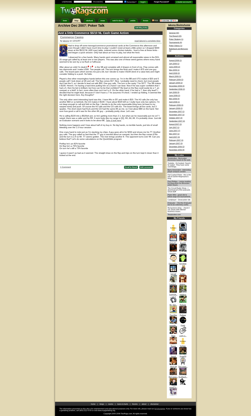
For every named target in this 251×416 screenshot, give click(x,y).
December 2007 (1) (176, 111)
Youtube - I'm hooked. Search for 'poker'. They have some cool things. (179, 165)
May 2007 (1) (174, 134)
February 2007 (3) (176, 140)
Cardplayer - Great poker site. (179, 200)
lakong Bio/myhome (179, 25)
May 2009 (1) (174, 70)
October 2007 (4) (175, 118)
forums (145, 21)
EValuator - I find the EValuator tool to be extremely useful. (180, 204)
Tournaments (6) (175, 42)
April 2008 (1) (174, 102)
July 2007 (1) (174, 127)
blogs (76, 21)
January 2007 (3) (176, 143)
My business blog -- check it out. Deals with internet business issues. (178, 209)
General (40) (174, 33)
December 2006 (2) (176, 147)
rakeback (89, 21)
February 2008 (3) (176, 105)
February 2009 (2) (176, 80)
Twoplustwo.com (174, 214)
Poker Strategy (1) (176, 39)
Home (93, 404)
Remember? (131, 2)
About (144, 404)
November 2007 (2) (176, 115)
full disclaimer (159, 409)
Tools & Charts (122, 404)
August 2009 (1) (175, 60)
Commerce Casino (72, 37)
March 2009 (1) (175, 76)
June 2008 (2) (174, 95)
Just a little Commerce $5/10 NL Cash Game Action (93, 33)
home (65, 21)
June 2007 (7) (174, 131)
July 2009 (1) (174, 64)
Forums (135, 404)
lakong (66, 41)
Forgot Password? (161, 2)
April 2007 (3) (174, 137)
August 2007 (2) (175, 124)
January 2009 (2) (176, 83)
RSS (156, 20)
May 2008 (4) (174, 99)
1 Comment (65, 167)
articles (133, 21)
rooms (102, 21)
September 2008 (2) (177, 89)
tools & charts (117, 21)
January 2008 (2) (176, 108)
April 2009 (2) (174, 73)
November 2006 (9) (176, 150)
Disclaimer (154, 404)
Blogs (102, 404)
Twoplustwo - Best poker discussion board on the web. (179, 159)
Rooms (110, 404)
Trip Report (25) (175, 36)
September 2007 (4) (177, 121)
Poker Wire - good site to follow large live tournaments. (179, 195)
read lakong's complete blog (147, 41)
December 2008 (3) (176, 86)
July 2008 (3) (174, 92)
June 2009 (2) (174, 67)
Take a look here (113, 120)
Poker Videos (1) (175, 46)
